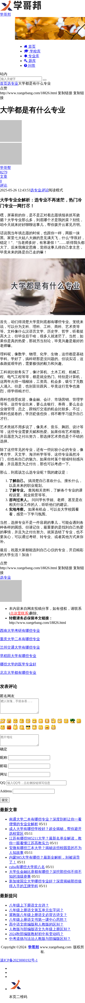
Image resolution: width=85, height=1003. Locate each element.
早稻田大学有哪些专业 (18, 656)
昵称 (3, 757)
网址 (3, 774)
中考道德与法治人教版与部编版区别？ (40, 939)
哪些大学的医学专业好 (18, 664)
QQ (2, 783)
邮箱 (3, 766)
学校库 (35, 51)
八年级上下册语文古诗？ (29, 905)
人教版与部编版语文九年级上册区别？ (40, 929)
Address (6, 791)
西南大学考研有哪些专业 (20, 630)
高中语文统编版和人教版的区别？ (36, 924)
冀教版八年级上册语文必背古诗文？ (38, 915)
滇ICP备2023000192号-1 (19, 960)
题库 (32, 61)
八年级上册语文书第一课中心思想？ (38, 919)
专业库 (33, 56)
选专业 (12, 83)
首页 (31, 46)
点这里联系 (19, 613)
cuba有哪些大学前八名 (27, 867)
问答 (31, 65)
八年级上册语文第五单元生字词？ (36, 910)
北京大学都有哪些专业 (18, 672)
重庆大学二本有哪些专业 (20, 639)
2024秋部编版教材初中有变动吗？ (36, 934)
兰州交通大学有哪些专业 (20, 647)
